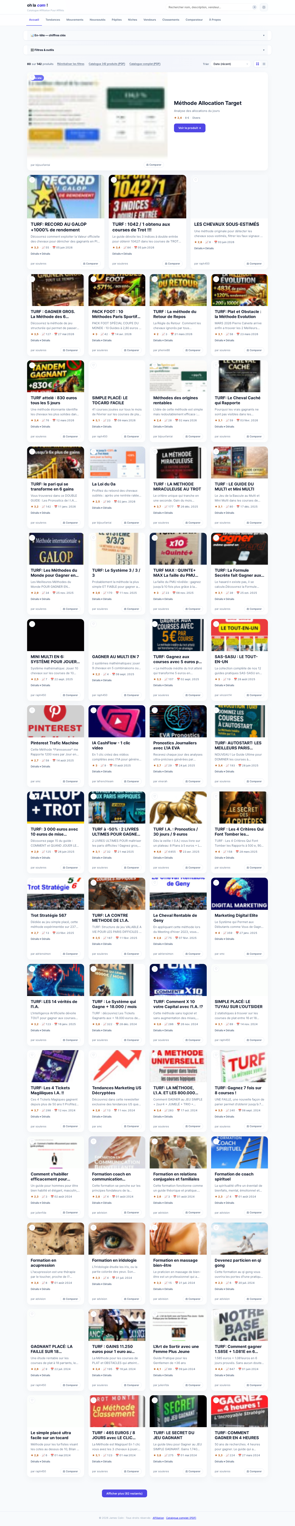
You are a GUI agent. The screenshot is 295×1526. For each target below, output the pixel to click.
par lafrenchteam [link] (102, 781)
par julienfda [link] (38, 1212)
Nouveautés (97, 19)
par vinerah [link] (160, 781)
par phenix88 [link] (161, 350)
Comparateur (194, 19)
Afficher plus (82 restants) (124, 1493)
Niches (132, 19)
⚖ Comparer (153, 164)
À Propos (215, 19)
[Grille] (257, 64)
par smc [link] (36, 781)
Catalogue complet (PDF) (144, 63)
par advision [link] (99, 1212)
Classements (170, 19)
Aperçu (259, 76)
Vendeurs (149, 19)
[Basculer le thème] (264, 7)
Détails (46, 253)
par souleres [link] (38, 263)
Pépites (117, 19)
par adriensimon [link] (41, 953)
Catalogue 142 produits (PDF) (107, 63)
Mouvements (74, 19)
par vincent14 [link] (223, 695)
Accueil (34, 19)
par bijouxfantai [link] (40, 164)
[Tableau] (264, 64)
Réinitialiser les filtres (70, 63)
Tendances (53, 19)
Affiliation (158, 1517)
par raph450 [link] (202, 263)
